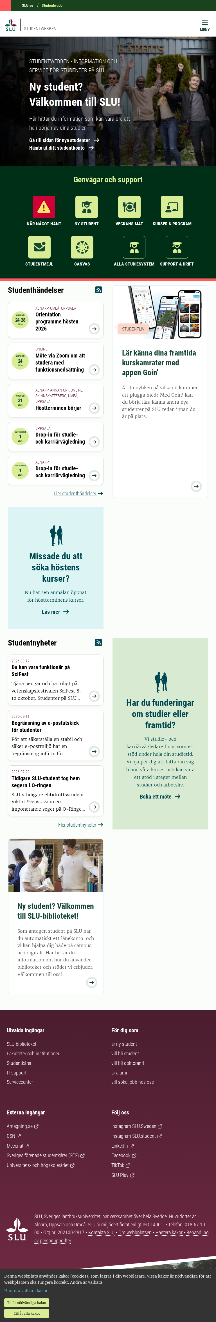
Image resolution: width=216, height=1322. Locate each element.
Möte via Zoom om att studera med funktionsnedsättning (60, 362)
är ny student (124, 1044)
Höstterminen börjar (58, 407)
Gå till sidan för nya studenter (59, 140)
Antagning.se (20, 1126)
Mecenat (15, 1146)
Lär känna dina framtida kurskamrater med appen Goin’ (159, 362)
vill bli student (125, 1053)
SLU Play (120, 1175)
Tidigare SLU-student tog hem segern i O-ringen (46, 782)
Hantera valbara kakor (26, 1290)
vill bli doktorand (127, 1063)
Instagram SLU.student (133, 1136)
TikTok (117, 1165)
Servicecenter (20, 1082)
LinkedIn (119, 1146)
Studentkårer (19, 1063)
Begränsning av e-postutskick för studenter (45, 726)
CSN (11, 1136)
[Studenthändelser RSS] (99, 291)
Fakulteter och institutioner (33, 1053)
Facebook (120, 1155)
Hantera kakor (170, 1232)
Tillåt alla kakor (27, 1313)
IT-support (16, 1073)
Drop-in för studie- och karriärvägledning (60, 438)
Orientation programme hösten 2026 (56, 321)
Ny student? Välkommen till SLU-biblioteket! (55, 911)
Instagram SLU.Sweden (133, 1126)
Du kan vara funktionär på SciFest (41, 671)
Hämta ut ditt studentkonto (57, 148)
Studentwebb (52, 5)
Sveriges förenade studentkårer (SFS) (43, 1155)
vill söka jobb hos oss (132, 1082)
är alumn (120, 1073)
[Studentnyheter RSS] (99, 644)
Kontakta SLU (102, 1232)
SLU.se (27, 5)
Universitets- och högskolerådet (38, 1165)
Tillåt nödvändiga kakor (26, 1303)
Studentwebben (40, 28)
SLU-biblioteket (21, 1044)
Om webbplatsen (135, 1232)
